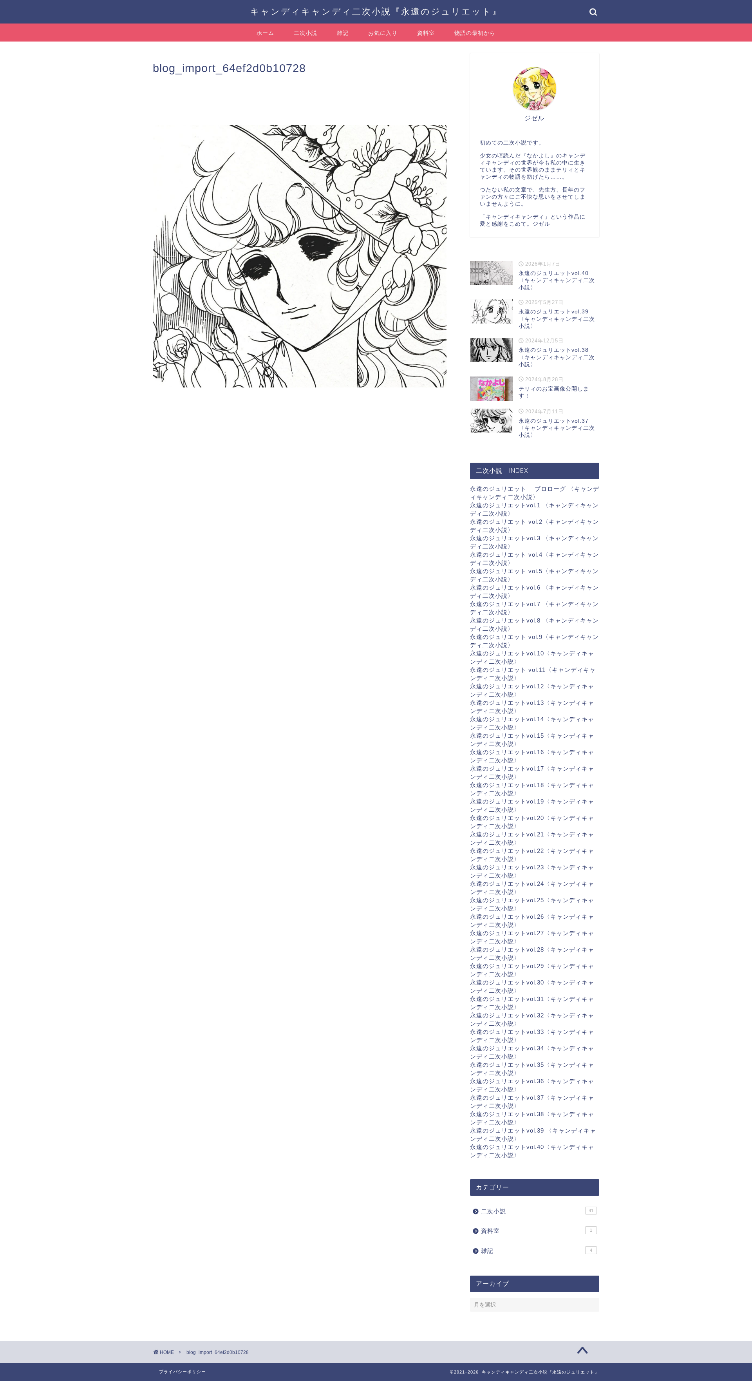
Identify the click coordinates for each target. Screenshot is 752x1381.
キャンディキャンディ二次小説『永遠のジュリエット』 (376, 11)
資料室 (426, 32)
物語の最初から (474, 32)
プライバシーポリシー (182, 1371)
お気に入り (383, 32)
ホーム (265, 32)
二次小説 (305, 32)
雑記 (343, 32)
